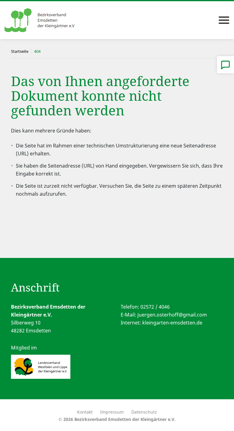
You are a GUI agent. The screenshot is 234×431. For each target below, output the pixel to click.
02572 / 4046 (155, 306)
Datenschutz (144, 412)
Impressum (112, 412)
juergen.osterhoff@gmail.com (172, 314)
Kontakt (85, 412)
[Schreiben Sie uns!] (225, 64)
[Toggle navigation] (224, 20)
